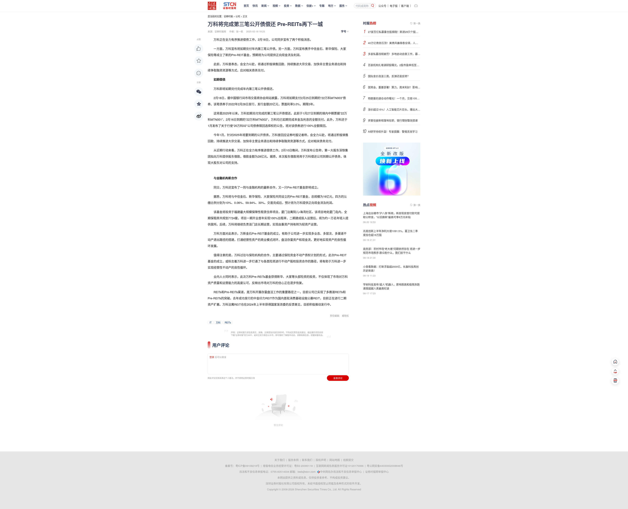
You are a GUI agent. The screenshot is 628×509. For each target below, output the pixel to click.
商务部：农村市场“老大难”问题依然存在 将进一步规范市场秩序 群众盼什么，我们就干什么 (391, 251)
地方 (330, 6)
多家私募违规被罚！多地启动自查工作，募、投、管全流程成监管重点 (394, 54)
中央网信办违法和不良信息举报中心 (341, 472)
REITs (228, 322)
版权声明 (321, 460)
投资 (286, 6)
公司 (238, 16)
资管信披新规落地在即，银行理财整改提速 (393, 120)
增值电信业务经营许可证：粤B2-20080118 (288, 466)
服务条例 (293, 460)
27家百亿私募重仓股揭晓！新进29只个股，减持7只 (394, 32)
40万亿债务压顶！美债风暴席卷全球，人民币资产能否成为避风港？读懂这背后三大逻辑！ (394, 43)
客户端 (405, 6)
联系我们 (307, 460)
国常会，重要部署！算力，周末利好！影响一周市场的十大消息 (394, 87)
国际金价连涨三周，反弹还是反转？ (389, 76)
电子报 (394, 6)
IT (210, 322)
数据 (297, 6)
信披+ (309, 6)
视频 (275, 6)
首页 (246, 6)
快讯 (255, 6)
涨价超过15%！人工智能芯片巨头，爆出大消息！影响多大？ (394, 109)
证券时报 (228, 16)
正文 (245, 16)
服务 (342, 6)
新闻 (264, 6)
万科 (218, 322)
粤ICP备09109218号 (248, 466)
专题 (321, 6)
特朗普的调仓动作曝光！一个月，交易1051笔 (394, 98)
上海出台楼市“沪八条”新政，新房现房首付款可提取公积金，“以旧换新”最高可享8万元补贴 (391, 215)
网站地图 (334, 460)
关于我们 (279, 460)
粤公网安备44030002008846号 (385, 466)
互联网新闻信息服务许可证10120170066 (340, 466)
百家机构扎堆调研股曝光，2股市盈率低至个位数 (394, 65)
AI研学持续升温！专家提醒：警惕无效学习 (393, 131)
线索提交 (348, 460)
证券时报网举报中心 (377, 472)
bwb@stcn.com (306, 472)
